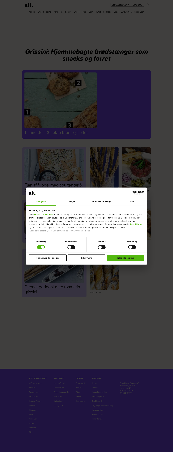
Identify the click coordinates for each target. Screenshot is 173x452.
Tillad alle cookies (125, 258)
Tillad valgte (86, 258)
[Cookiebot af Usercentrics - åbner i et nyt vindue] (132, 193)
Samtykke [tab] (41, 201)
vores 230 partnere (43, 215)
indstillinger (136, 224)
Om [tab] (132, 201)
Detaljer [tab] (71, 201)
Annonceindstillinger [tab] (102, 201)
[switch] (71, 247)
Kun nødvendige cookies (47, 258)
